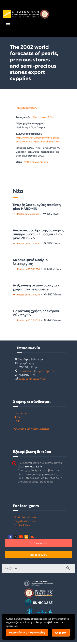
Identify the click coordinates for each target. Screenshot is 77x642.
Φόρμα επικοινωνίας (32, 378)
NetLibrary (30, 161)
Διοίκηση (42, 161)
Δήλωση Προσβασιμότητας (31, 428)
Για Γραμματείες (38, 542)
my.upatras (21, 413)
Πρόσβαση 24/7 (38, 554)
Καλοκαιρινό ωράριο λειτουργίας (30, 262)
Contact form (22, 525)
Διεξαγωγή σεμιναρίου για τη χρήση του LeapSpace (37, 287)
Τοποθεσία (26, 371)
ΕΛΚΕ (17, 421)
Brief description (25, 517)
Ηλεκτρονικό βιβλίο (43, 117)
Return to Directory (26, 107)
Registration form (25, 521)
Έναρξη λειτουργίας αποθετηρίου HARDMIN (37, 207)
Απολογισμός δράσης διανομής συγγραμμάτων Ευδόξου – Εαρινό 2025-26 (38, 234)
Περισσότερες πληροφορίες (27, 632)
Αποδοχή (61, 632)
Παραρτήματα (44, 371)
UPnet (18, 417)
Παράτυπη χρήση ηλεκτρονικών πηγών (37, 313)
